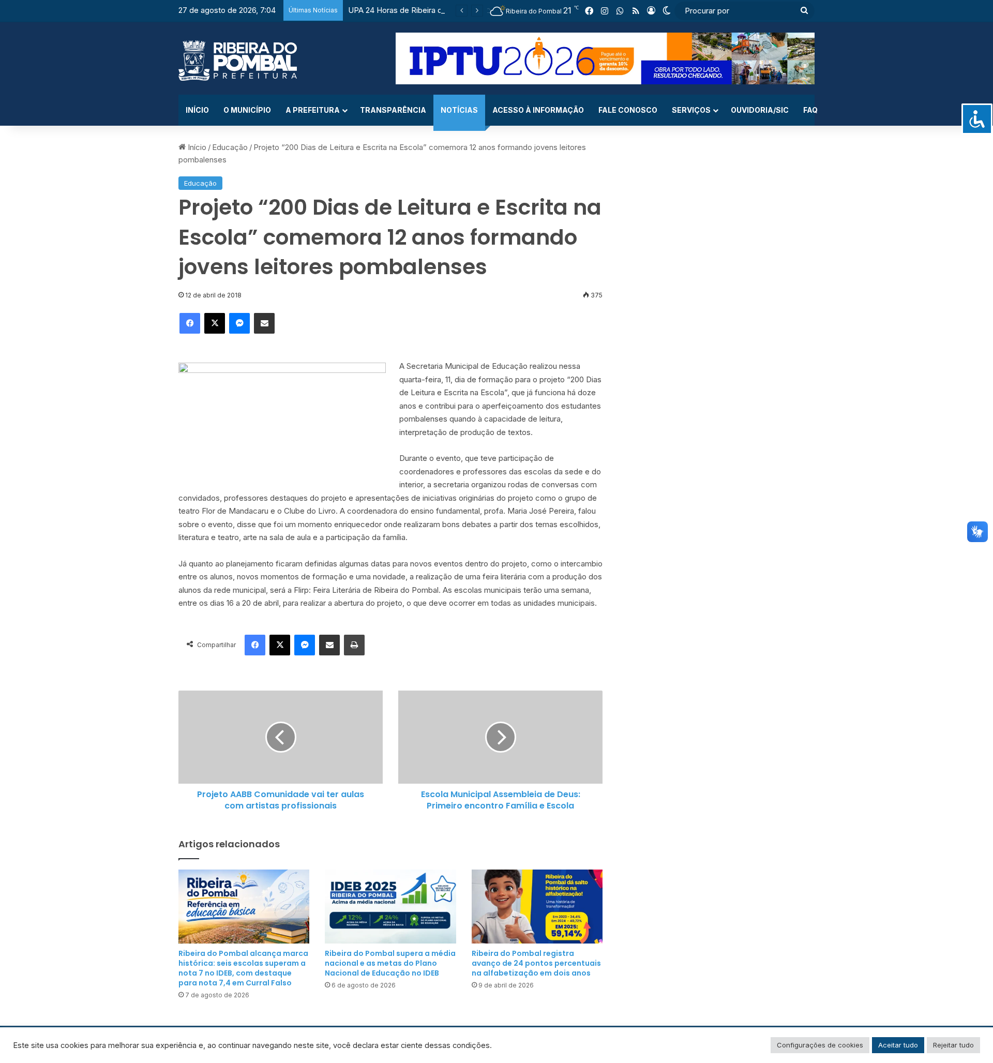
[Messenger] (239, 323)
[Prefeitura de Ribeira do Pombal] (237, 60)
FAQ (810, 110)
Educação (230, 147)
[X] (214, 323)
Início (197, 110)
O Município (247, 110)
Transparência (393, 110)
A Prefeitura (312, 110)
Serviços (691, 110)
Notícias (459, 110)
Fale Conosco (627, 110)
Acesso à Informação (538, 110)
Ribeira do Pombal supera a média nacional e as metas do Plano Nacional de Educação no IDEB (390, 963)
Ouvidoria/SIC (760, 110)
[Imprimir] (354, 645)
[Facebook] (189, 323)
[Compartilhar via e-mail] (264, 323)
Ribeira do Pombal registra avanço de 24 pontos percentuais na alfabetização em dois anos (536, 963)
